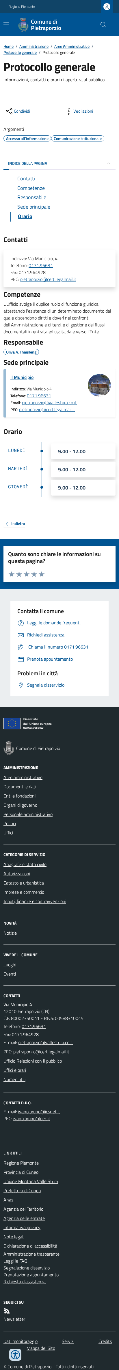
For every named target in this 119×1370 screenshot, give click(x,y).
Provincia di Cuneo (20, 1172)
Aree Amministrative (72, 46)
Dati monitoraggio (20, 1341)
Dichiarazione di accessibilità (30, 1245)
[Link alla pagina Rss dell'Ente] (6, 1310)
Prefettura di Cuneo (22, 1190)
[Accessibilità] (15, 1354)
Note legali (13, 1236)
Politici (9, 823)
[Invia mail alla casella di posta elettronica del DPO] (39, 1111)
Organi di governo (20, 805)
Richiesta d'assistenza (24, 1281)
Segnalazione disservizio (26, 1267)
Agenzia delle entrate (24, 1218)
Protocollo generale (20, 52)
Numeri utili (14, 1079)
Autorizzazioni (16, 873)
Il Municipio (22, 377)
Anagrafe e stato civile (25, 864)
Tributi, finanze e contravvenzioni (34, 901)
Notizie (10, 932)
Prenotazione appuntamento (31, 1274)
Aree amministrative (22, 777)
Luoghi (9, 964)
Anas (8, 1199)
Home (8, 46)
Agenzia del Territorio (23, 1208)
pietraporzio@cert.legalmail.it (48, 279)
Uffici (8, 832)
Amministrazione (34, 46)
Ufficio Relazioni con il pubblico (32, 1060)
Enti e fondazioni (19, 795)
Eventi (9, 973)
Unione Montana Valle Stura (30, 1181)
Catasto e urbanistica (23, 882)
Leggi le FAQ (15, 1260)
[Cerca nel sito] (101, 25)
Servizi (68, 1341)
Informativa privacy (21, 1227)
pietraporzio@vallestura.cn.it (49, 402)
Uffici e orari (14, 1070)
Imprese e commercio (23, 892)
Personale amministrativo (28, 814)
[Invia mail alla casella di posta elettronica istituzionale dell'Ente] (45, 1042)
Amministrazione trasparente (31, 1253)
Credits (105, 1341)
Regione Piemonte (22, 6)
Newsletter (14, 1319)
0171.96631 (41, 265)
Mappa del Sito (41, 1348)
